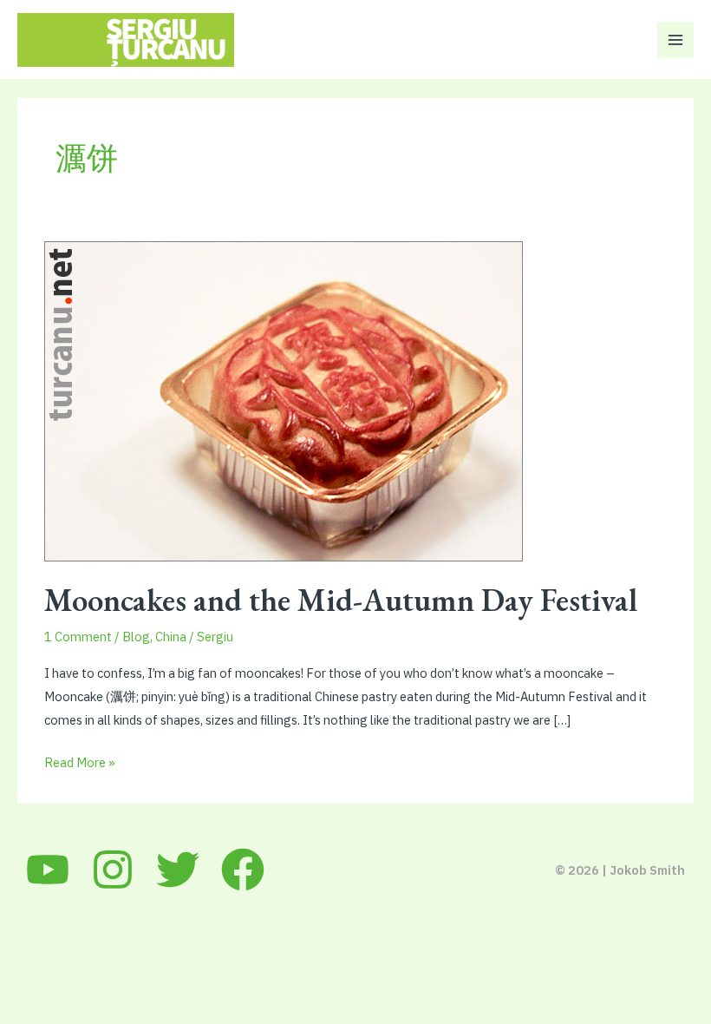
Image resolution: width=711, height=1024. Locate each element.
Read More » (79, 763)
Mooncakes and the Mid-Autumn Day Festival (340, 599)
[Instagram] (112, 869)
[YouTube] (47, 869)
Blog (136, 636)
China (170, 636)
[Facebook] (242, 869)
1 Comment (78, 636)
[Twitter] (177, 869)
